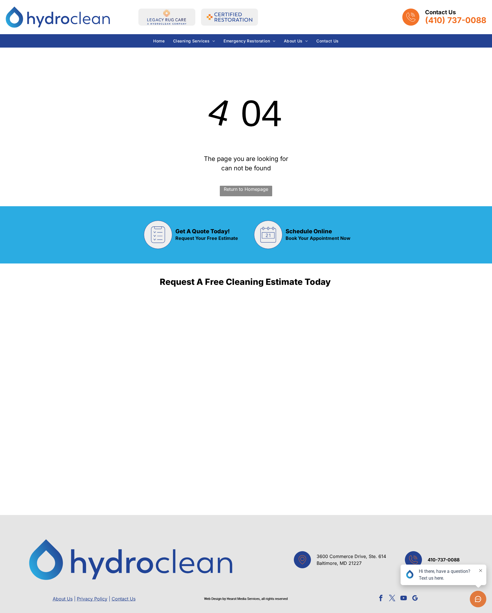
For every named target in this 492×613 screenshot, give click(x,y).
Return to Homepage (246, 189)
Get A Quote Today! (202, 231)
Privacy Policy (92, 599)
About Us (63, 599)
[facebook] (381, 598)
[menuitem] (159, 40)
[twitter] (392, 598)
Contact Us (124, 599)
